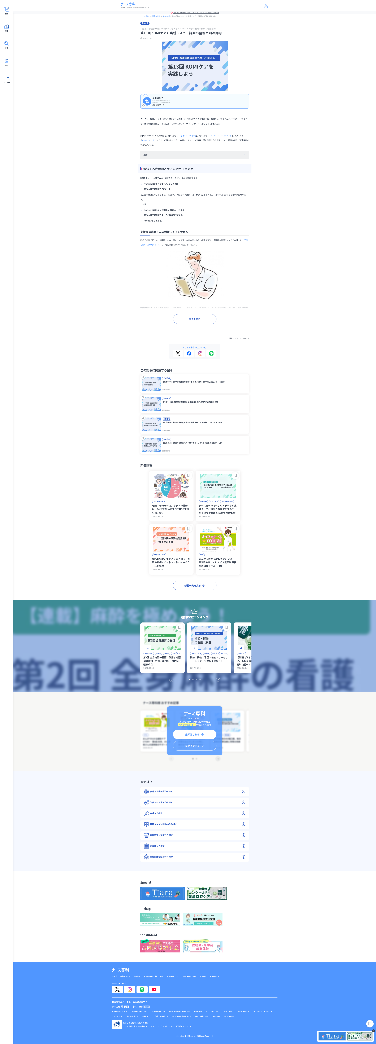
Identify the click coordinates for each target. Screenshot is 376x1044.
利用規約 (137, 976)
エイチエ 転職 (227, 1011)
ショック (223, 653)
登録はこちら (192, 734)
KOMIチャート (148, 140)
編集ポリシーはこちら (238, 338)
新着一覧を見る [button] (192, 585)
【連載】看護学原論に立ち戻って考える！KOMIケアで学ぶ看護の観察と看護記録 (178, 28)
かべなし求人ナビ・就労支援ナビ (139, 1016)
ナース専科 (144, 16)
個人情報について (173, 976)
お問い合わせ (215, 976)
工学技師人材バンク (157, 1011)
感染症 (206, 653)
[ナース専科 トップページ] (120, 970)
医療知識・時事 (159, 554)
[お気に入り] (143, 105)
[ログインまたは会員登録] (266, 5)
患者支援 (166, 16)
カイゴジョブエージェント (262, 1011)
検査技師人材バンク (139, 1011)
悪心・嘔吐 (149, 653)
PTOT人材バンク (212, 1011)
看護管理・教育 (227, 501)
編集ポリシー (125, 976)
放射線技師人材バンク (120, 1011)
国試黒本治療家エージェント (179, 1011)
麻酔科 (166, 653)
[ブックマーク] (143, 377)
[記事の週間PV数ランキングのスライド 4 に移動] (200, 679)
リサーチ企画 (158, 501)
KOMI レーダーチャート (221, 135)
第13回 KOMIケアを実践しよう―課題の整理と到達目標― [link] (195, 16)
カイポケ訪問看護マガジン (181, 1016)
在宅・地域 (214, 501)
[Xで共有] (178, 353)
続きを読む (195, 319)
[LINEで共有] (211, 353)
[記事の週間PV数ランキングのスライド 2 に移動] (193, 679)
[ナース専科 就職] (141, 1006)
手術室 (158, 653)
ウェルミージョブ (242, 1011)
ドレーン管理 (196, 653)
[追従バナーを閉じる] (373, 1030)
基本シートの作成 (188, 135)
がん (201, 554)
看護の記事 (155, 16)
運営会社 (203, 976)
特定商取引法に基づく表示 (153, 976)
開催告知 (203, 501)
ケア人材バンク (118, 1016)
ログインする (192, 746)
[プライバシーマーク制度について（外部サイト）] (117, 1024)
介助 (174, 653)
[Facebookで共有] (189, 353)
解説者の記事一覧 (158, 105)
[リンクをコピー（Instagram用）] (200, 353)
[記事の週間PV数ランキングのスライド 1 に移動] (189, 679)
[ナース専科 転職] (120, 1006)
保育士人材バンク (161, 1016)
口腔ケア (241, 653)
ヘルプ (114, 976)
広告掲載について (189, 976)
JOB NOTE (197, 1011)
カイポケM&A (229, 1016)
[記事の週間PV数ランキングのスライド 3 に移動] (196, 679)
